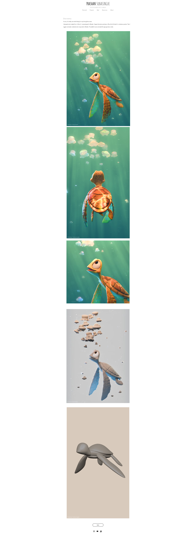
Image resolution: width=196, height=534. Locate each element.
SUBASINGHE (98, 3)
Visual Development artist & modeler (98, 7)
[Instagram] (94, 531)
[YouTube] (97, 531)
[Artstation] (101, 531)
